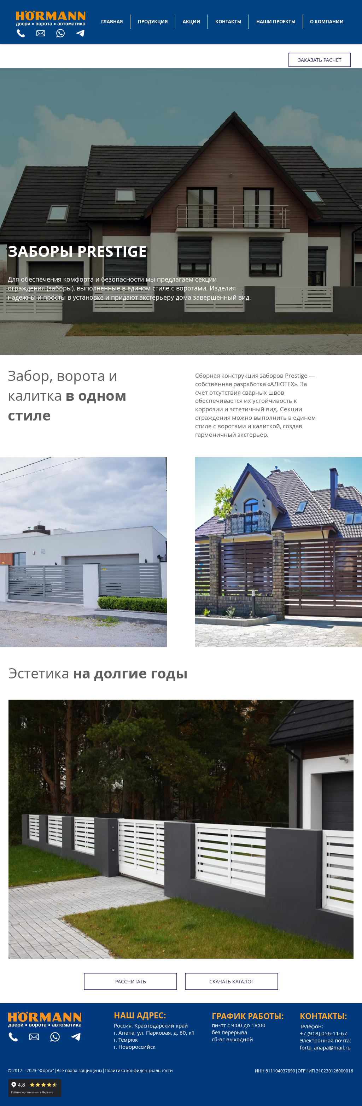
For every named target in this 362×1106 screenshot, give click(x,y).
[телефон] (21, 33)
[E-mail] (40, 33)
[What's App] (60, 33)
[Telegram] (80, 33)
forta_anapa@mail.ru (325, 1047)
